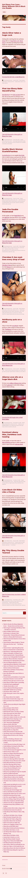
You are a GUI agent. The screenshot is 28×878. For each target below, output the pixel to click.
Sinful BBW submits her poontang (12, 689)
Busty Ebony (4, 81)
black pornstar (8, 248)
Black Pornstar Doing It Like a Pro (12, 817)
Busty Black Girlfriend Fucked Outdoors (13, 828)
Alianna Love (21, 424)
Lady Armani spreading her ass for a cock (14, 784)
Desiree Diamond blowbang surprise (13, 688)
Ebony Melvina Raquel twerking (11, 720)
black (21, 140)
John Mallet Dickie (8, 540)
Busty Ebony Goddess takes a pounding (13, 682)
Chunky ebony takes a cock (10, 686)
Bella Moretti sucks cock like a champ (13, 711)
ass (3, 160)
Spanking (21, 202)
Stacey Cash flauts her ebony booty (12, 791)
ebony (3, 40)
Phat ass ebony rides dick (10, 724)
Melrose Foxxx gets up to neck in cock (13, 680)
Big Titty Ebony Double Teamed (11, 839)
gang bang (13, 250)
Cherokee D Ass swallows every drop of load (13, 258)
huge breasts (9, 314)
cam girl (4, 482)
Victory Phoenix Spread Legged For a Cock (14, 749)
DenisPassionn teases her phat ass (12, 810)
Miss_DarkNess (18, 482)
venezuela (4, 143)
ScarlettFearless (6, 155)
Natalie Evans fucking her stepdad (12, 786)
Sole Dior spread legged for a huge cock (13, 797)
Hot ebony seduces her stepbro (11, 697)
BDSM (22, 199)
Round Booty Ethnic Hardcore (4, 859)
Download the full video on (13, 77)
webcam (4, 484)
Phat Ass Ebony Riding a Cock (11, 748)
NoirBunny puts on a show (10, 788)
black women (8, 311)
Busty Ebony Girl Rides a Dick (11, 835)
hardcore (23, 250)
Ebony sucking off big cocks (10, 709)
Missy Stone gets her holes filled (12, 713)
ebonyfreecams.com (6, 250)
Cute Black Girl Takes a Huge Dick (12, 819)
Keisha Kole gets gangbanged (11, 684)
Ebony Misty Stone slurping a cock (12, 718)
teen (7, 203)
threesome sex (18, 605)
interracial (4, 605)
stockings (22, 314)
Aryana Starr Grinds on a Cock (11, 837)
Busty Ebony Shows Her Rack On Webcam (14, 848)
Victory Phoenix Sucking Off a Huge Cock (14, 744)
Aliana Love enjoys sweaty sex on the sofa (14, 717)
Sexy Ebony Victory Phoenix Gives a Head (14, 760)
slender (24, 142)
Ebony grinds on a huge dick (10, 729)
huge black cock (15, 40)
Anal (14, 140)
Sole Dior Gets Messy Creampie (11, 755)
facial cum (16, 312)
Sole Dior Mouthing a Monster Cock (12, 739)
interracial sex (5, 251)
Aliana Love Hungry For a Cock (11, 757)
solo (21, 371)
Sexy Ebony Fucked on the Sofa (11, 769)
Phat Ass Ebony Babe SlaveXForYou (12, 89)
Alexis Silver (17, 81)
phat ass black (16, 94)
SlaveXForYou (5, 94)
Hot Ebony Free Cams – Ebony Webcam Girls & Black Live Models (13, 6)
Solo (11, 140)
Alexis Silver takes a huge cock (11, 34)
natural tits (10, 142)
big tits (7, 201)
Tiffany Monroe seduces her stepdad (13, 777)
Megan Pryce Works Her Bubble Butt (12, 840)
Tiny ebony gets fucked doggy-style (12, 789)
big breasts (17, 140)
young (9, 203)
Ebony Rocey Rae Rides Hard (10, 826)
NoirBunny (17, 371)
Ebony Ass (7, 140)
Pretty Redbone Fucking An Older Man (13, 746)
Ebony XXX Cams (7, 859)
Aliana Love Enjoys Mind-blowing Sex (13, 753)
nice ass (19, 201)
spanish (17, 202)
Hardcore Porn (11, 81)
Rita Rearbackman (8, 80)
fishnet (20, 312)
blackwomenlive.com (16, 370)
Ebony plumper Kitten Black (10, 708)
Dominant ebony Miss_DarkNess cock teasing (11, 434)
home (3, 865)
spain (14, 202)
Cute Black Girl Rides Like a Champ (12, 491)
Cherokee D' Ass (17, 311)
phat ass (23, 201)
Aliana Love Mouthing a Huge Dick (12, 766)
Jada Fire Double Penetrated (10, 210)
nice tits (14, 142)
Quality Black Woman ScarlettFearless (12, 150)
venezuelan (9, 143)
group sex (18, 250)
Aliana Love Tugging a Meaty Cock (12, 824)
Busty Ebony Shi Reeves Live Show (12, 762)
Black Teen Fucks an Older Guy (11, 822)
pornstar (13, 605)
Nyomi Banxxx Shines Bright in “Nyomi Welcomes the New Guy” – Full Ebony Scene (13, 644)
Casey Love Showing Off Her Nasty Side (13, 759)
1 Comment (13, 544)
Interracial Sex (5, 602)
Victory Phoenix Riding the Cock (12, 768)
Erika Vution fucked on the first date (12, 731)
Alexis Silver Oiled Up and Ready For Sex (14, 844)
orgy (14, 251)
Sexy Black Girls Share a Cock (11, 830)
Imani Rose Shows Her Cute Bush (12, 820)
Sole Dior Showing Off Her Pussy (12, 764)
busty (3, 83)
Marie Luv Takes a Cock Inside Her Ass (13, 846)
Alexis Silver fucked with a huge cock (13, 698)
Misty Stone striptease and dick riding (13, 800)
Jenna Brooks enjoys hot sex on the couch (14, 793)
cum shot (16, 248)
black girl (21, 425)
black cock (23, 81)
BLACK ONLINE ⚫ (7, 868)
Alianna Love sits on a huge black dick (12, 378)
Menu (4, 12)
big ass (3, 311)
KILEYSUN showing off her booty (12, 795)
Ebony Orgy (10, 247)
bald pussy (22, 309)
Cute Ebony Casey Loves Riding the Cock (14, 733)
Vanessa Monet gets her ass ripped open (14, 775)
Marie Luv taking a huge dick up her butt (14, 799)
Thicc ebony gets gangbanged (11, 722)
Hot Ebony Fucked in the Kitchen (12, 842)
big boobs (16, 481)
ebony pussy (6, 371)
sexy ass (11, 202)
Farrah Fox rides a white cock (11, 691)
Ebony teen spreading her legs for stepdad (14, 771)
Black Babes (22, 80)
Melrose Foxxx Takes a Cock (11, 751)
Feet (6, 142)
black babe (21, 155)
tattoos (3, 203)
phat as (10, 426)
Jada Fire (10, 251)
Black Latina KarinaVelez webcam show (13, 779)
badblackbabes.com (6, 425)
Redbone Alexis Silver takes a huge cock (13, 808)
